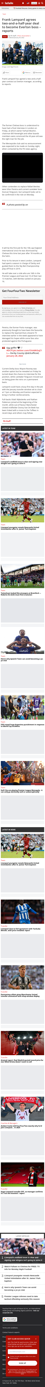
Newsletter (39, 72)
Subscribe (34, 3)
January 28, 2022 (14, 355)
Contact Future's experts (11, 1332)
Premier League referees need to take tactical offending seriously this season (22, 1297)
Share (7, 72)
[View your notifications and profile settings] (23, 3)
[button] (2, 3)
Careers (5, 1351)
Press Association (24, 36)
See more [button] (22, 364)
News (5, 37)
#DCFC (9, 350)
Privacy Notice (29, 310)
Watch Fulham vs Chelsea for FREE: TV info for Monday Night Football (22, 1268)
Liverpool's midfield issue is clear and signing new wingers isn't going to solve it (23, 1258)
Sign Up (22, 1363)
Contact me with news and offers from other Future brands (23, 1357)
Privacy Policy (30, 1371)
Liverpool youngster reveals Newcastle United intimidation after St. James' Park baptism (22, 1278)
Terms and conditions (10, 1328)
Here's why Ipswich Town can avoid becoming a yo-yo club (20, 1288)
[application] (22, 166)
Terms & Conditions (20, 1372)
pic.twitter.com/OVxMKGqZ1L (24, 351)
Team (4, 14)
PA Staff (13, 36)
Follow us (27, 72)
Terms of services (27, 308)
